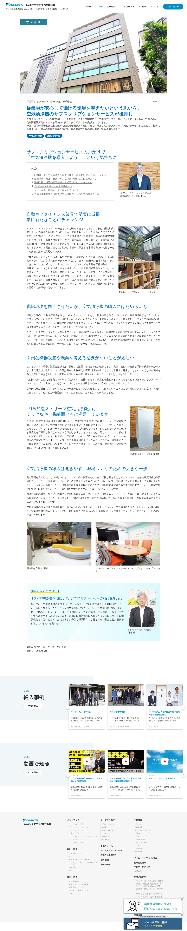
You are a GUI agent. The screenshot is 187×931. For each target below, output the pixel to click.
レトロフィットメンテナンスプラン (83, 836)
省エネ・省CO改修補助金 (79, 859)
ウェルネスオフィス (77, 853)
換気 (70, 870)
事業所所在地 (140, 839)
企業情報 (111, 7)
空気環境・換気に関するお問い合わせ (149, 890)
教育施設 (105, 836)
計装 (70, 893)
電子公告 (138, 848)
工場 (104, 833)
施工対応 (72, 867)
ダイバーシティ (141, 842)
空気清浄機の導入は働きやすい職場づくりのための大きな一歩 (66, 194)
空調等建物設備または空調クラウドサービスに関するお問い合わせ (149, 885)
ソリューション (88, 7)
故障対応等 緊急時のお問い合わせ (148, 894)
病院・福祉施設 (108, 830)
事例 (101, 7)
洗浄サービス (74, 833)
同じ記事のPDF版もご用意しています (46, 647)
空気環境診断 (74, 881)
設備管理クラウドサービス (79, 887)
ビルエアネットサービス (78, 827)
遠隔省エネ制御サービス (78, 890)
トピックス (139, 871)
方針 (137, 845)
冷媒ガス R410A (108, 854)
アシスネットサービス (77, 839)
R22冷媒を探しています (112, 850)
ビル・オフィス (108, 824)
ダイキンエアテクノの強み (146, 858)
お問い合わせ (173, 6)
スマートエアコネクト (77, 830)
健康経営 (138, 851)
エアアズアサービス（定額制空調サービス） (83, 863)
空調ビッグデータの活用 (78, 884)
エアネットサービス (77, 824)
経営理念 (138, 827)
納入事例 (105, 860)
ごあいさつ (139, 824)
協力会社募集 (129, 7)
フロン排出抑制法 (76, 842)
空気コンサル (107, 846)
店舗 (104, 827)
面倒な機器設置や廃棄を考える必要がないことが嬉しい (63, 182)
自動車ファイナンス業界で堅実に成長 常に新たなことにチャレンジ (70, 174)
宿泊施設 (105, 839)
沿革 (137, 836)
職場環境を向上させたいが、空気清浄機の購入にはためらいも (66, 178)
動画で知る (106, 864)
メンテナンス (73, 820)
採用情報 (142, 7)
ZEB (70, 856)
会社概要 (138, 833)
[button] (68, 707)
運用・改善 (72, 877)
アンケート (154, 7)
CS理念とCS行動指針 (143, 830)
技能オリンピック (142, 867)
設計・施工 (72, 849)
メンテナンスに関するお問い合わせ (149, 881)
